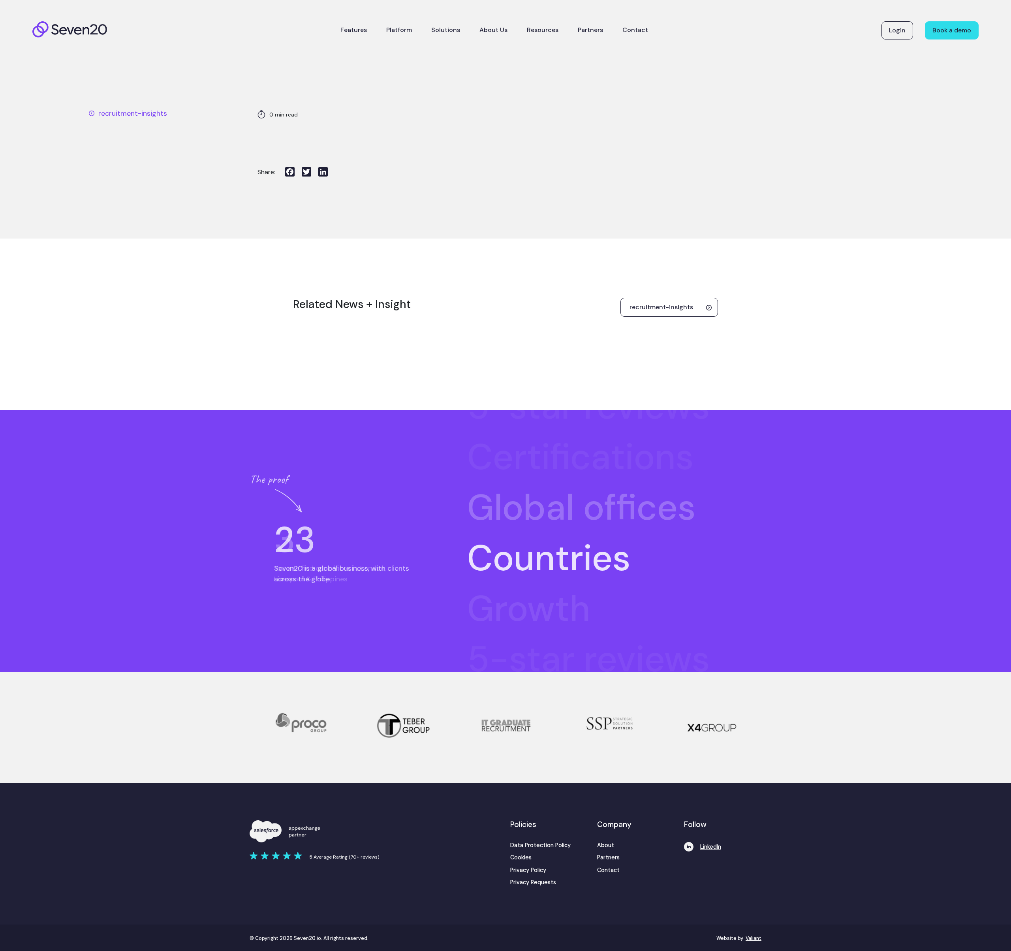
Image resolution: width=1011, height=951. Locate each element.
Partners (590, 30)
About (605, 845)
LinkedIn (710, 846)
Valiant (753, 938)
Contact (635, 30)
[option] (614, 440)
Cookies (521, 857)
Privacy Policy (528, 870)
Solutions (445, 30)
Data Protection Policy (540, 845)
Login (897, 30)
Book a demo (951, 30)
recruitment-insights (132, 113)
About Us (493, 30)
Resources (542, 30)
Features (353, 30)
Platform (399, 30)
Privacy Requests (533, 882)
